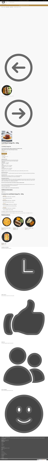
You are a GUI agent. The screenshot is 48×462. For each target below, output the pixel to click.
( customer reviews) (4, 151)
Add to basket (4, 153)
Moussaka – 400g (3, 243)
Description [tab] (3, 155)
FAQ (1, 450)
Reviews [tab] (3, 157)
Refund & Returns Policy (4, 454)
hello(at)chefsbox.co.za (6, 440)
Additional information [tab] (5, 156)
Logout (46, 0)
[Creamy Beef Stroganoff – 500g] (30, 221)
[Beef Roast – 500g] (18, 221)
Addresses (2, 444)
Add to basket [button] (7, 246)
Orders (2, 443)
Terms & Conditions (3, 453)
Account (2, 442)
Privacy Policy (3, 452)
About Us (2, 451)
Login (43, 0)
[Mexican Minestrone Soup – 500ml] (6, 221)
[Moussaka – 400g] (6, 237)
